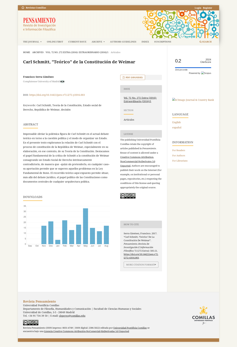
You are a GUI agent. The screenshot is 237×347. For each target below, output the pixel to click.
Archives (38, 52)
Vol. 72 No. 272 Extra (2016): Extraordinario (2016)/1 (77, 52)
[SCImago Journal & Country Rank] (193, 99)
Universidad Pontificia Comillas (130, 327)
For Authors (178, 155)
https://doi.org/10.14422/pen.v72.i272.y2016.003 (57, 94)
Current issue (77, 41)
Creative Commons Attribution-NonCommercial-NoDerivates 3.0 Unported (137, 161)
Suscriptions (162, 41)
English (176, 122)
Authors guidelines (123, 41)
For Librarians (180, 160)
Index (145, 41)
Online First (55, 41)
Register (207, 7)
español (176, 127)
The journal (31, 41)
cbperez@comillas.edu (72, 315)
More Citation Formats (140, 264)
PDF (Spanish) (134, 77)
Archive (97, 41)
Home (26, 52)
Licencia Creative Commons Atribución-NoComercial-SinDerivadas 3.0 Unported (86, 331)
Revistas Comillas (36, 7)
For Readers (178, 150)
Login (198, 7)
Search (207, 41)
